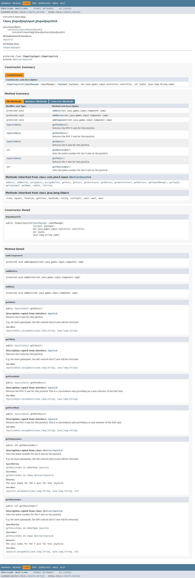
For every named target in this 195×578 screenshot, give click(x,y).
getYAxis (57, 158)
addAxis (56, 110)
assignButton (52, 182)
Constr (31, 12)
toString (47, 185)
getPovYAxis (59, 133)
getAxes (66, 182)
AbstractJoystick (22, 59)
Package (16, 3)
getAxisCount (91, 182)
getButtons (140, 182)
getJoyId (174, 182)
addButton (57, 115)
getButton (106, 182)
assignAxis (36, 182)
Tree (34, 3)
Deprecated (45, 3)
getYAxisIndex (60, 167)
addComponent (59, 120)
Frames (37, 8)
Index (55, 3)
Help (62, 3)
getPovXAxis (59, 124)
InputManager (32, 84)
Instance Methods (36, 101)
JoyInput (62, 84)
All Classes (65, 8)
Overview (6, 3)
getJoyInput (12, 185)
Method (40, 12)
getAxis (77, 182)
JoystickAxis (13, 124)
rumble (36, 185)
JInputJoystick (14, 84)
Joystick (8, 39)
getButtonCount (122, 182)
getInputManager (158, 182)
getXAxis (57, 141)
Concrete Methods (62, 101)
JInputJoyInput (11, 47)
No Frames (48, 8)
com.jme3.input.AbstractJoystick (25, 29)
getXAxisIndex (60, 150)
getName (26, 185)
